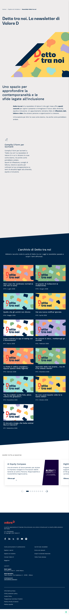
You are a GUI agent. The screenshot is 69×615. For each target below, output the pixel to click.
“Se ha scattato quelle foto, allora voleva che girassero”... (17, 396)
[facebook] (6, 539)
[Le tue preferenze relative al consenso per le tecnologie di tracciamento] (66, 612)
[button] (46, 491)
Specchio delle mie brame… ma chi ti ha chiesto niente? (50, 367)
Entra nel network (39, 550)
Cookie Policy (8, 596)
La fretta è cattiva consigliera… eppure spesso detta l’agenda (16, 367)
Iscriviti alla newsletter (41, 547)
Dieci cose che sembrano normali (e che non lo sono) (18, 285)
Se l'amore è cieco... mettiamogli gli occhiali (50, 339)
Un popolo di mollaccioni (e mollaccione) (47, 285)
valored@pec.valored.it (10, 579)
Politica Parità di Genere (11, 601)
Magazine (6, 560)
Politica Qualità (8, 604)
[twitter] (15, 539)
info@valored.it (8, 578)
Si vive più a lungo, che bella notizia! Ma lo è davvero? (18, 424)
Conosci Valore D (9, 557)
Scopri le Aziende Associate (42, 553)
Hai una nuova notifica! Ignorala (48, 312)
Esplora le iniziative (9, 553)
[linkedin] (10, 539)
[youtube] (23, 539)
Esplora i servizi (8, 550)
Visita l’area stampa (40, 557)
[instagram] (19, 539)
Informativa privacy (9, 590)
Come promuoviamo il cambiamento (14, 547)
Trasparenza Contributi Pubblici (13, 599)
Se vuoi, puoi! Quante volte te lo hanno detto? (49, 396)
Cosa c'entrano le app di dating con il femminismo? (18, 339)
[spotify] (27, 539)
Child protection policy (10, 593)
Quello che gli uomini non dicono (16, 312)
